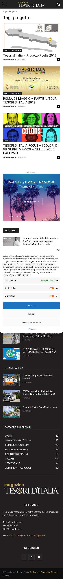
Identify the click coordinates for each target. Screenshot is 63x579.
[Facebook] (24, 557)
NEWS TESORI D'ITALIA (12, 50)
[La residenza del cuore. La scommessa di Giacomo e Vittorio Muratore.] (11, 338)
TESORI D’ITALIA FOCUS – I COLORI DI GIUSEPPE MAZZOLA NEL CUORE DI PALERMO (30, 149)
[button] (58, 250)
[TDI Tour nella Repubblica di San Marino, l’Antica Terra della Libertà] (11, 396)
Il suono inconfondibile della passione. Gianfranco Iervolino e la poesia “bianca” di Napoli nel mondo (41, 241)
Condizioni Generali (49, 572)
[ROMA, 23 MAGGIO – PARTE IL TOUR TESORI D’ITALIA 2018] (31, 80)
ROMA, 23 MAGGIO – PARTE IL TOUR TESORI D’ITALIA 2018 (30, 100)
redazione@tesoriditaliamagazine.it (28, 535)
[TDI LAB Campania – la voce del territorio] (11, 380)
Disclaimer (34, 572)
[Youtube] (39, 557)
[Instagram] (31, 557)
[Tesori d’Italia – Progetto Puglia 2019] (31, 37)
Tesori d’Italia (9, 59)
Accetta (31, 305)
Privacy (32, 329)
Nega (31, 313)
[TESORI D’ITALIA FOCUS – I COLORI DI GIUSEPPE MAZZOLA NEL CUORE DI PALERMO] (31, 127)
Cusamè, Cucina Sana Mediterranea (40, 407)
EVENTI (6, 140)
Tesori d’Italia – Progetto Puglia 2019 (30, 55)
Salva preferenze (31, 322)
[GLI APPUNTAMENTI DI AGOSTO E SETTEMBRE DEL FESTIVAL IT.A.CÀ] (11, 354)
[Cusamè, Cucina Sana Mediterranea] (11, 412)
